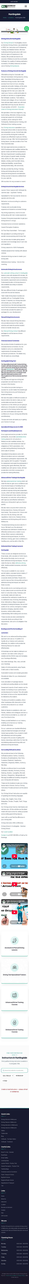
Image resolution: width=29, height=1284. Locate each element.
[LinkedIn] (19, 1281)
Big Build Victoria (5, 1177)
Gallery (3, 1130)
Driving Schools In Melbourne (9, 1119)
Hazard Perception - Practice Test (10, 1166)
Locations (11, 17)
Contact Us (4, 835)
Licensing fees (5, 1160)
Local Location (8, 832)
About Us (3, 1199)
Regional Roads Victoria (7, 1180)
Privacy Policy (21, 1275)
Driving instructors (9, 127)
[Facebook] (5, 1281)
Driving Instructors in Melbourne (9, 1125)
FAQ (2, 1213)
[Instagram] (10, 1281)
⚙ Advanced (19, 1075)
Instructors (4, 1201)
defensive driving (20, 563)
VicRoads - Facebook (7, 1141)
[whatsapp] (26, 28)
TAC (2, 1185)
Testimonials (4, 1133)
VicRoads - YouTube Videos (8, 1139)
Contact (3, 1210)
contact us (15, 1091)
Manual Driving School (11, 331)
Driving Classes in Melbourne (8, 1122)
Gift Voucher (4, 1215)
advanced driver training (14, 481)
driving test (10, 369)
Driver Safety (4, 1157)
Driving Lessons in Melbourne (9, 1127)
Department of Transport (7, 1183)
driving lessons (14, 66)
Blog (2, 1136)
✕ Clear (5, 1080)
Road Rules (4, 1155)
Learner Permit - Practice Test (9, 1163)
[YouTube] (14, 1281)
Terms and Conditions (11, 1275)
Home (4, 17)
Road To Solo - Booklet (7, 1152)
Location (3, 1204)
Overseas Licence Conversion (9, 1171)
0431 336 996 (14, 1)
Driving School (8, 43)
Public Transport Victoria (7, 1174)
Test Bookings (5, 1169)
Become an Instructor (6, 1207)
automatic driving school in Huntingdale (15, 273)
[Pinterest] (23, 1281)
